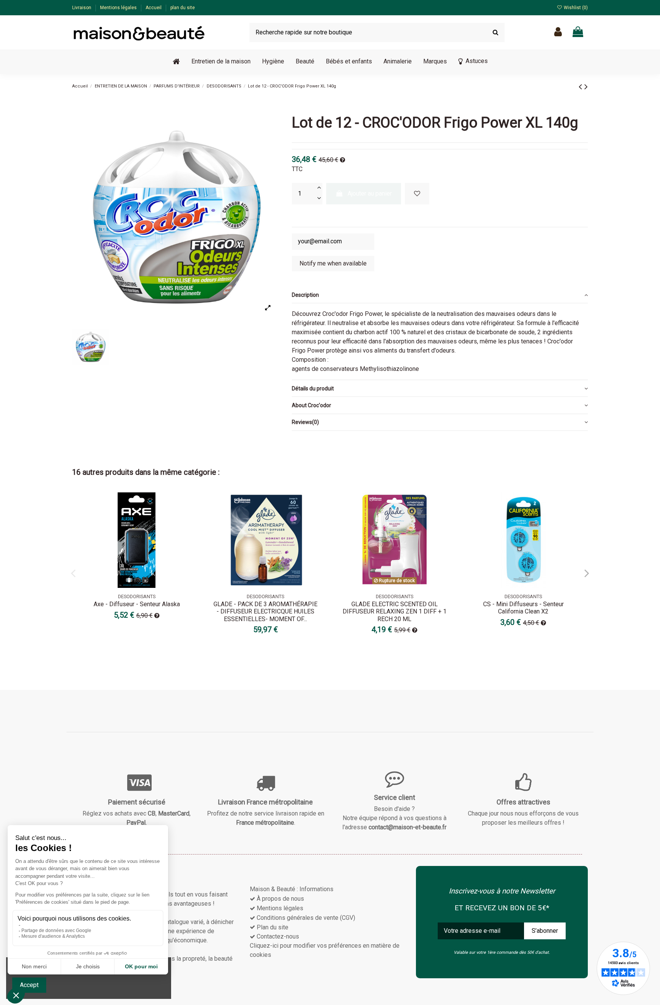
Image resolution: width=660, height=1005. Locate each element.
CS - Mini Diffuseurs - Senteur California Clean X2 (523, 607)
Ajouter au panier (370, 193)
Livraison (82, 7)
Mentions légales (119, 7)
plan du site (182, 7)
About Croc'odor (311, 405)
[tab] (440, 294)
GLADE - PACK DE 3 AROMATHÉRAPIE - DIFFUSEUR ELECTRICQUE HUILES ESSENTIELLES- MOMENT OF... (265, 611)
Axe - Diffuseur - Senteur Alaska (137, 604)
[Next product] (586, 86)
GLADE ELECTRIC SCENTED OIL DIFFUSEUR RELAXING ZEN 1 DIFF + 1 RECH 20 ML (394, 611)
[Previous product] (581, 86)
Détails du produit (313, 388)
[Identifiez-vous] (558, 32)
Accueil (154, 7)
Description (305, 295)
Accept (29, 985)
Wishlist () (575, 7)
